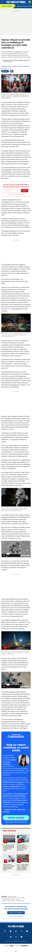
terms (23, 194)
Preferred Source (8, 61)
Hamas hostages (21, 897)
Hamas (17, 899)
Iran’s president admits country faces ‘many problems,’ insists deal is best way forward (22, 847)
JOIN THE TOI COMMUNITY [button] (16, 912)
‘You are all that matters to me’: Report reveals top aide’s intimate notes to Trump (9, 867)
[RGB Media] (12, 945)
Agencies (26, 66)
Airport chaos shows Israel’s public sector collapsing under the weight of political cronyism (23, 867)
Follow (14, 66)
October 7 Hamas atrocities (8, 900)
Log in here (20, 916)
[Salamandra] (24, 945)
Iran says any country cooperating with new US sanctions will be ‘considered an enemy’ (8, 847)
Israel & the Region (11, 896)
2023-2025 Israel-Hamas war (9, 897)
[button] (29, 2)
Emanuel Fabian (7, 66)
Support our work (16, 817)
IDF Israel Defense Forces (8, 899)
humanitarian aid (20, 900)
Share (6, 71)
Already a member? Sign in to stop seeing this (16, 822)
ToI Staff (19, 66)
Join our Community (7, 6)
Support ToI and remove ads (24, 6)
